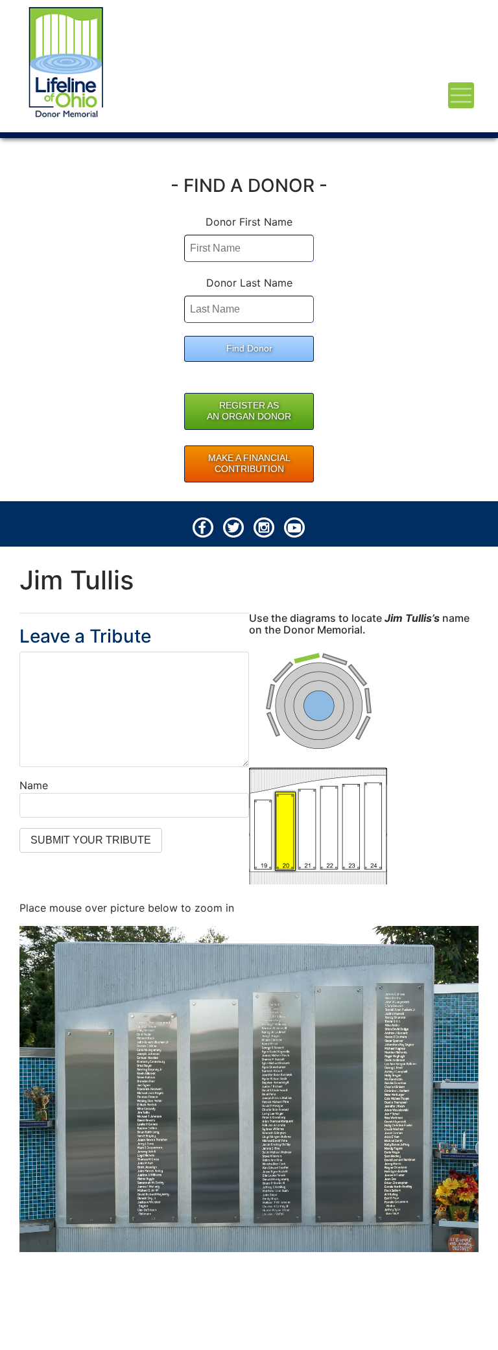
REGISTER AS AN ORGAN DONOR (249, 411)
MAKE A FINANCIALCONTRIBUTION (249, 464)
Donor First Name (249, 221)
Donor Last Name (249, 282)
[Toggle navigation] (461, 95)
